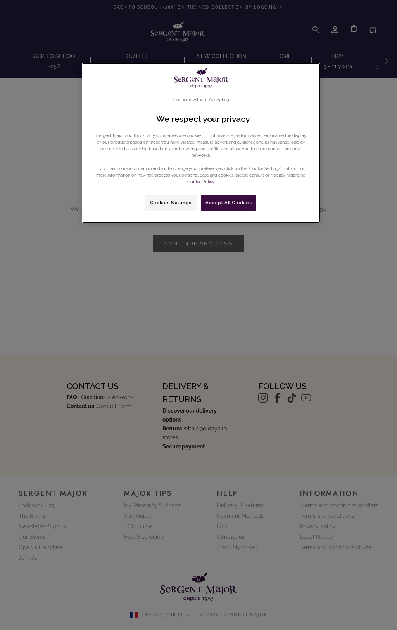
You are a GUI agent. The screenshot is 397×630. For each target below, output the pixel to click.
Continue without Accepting (201, 99)
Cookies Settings (171, 202)
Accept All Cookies (228, 202)
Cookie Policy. (201, 181)
